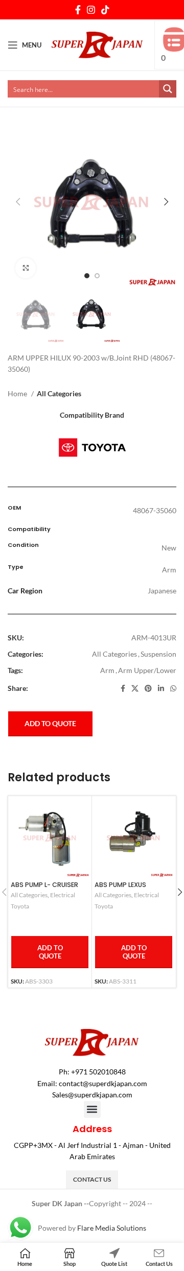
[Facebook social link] (78, 9)
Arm (107, 670)
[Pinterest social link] (148, 688)
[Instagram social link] (91, 9)
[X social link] (135, 688)
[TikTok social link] (105, 9)
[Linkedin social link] (161, 688)
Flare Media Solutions (111, 1228)
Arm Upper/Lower (147, 670)
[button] (92, 1109)
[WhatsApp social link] (173, 688)
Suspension (158, 654)
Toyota (20, 906)
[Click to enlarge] (25, 268)
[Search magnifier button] (167, 89)
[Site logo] (97, 44)
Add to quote (50, 723)
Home (18, 393)
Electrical (62, 895)
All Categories (59, 393)
